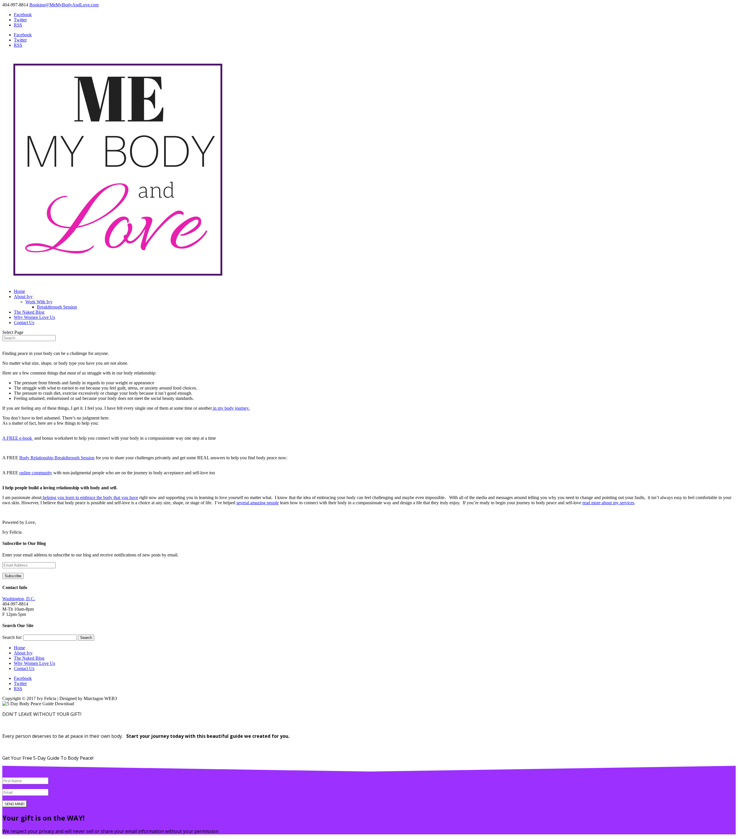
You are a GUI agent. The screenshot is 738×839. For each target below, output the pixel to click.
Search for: (12, 637)
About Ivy (23, 296)
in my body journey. (231, 408)
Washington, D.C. (18, 598)
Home (19, 291)
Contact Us (24, 322)
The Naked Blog (29, 312)
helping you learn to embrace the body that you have (90, 497)
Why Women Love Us (34, 317)
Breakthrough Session (57, 306)
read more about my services (608, 502)
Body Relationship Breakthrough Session (57, 457)
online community (35, 472)
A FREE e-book (17, 438)
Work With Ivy (38, 301)
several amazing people (257, 502)
